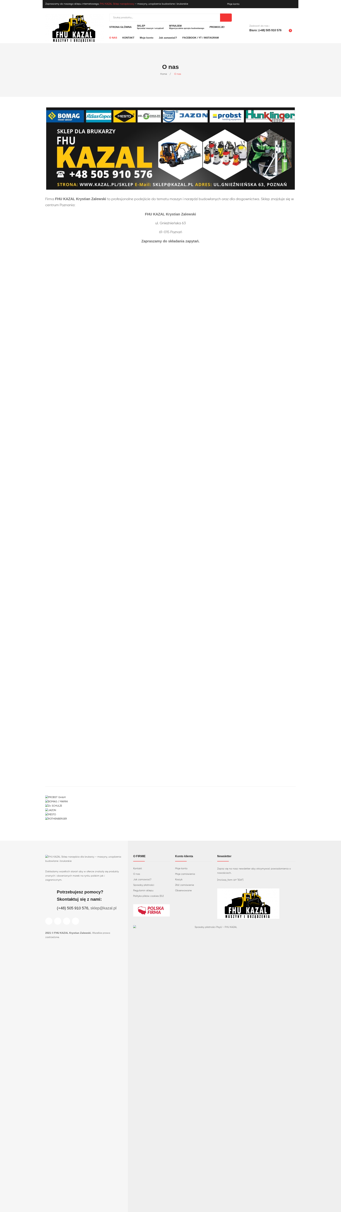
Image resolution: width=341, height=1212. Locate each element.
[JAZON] (50, 810)
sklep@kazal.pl (103, 908)
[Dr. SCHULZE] (53, 806)
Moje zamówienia (185, 874)
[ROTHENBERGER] (56, 819)
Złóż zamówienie (184, 885)
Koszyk (179, 879)
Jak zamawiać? (142, 879)
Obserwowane (183, 890)
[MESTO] (50, 814)
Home (163, 74)
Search (226, 17)
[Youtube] (66, 921)
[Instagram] (57, 921)
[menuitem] (120, 27)
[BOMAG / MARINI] (56, 802)
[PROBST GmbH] (55, 797)
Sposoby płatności (143, 885)
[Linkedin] (75, 921)
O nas (136, 874)
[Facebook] (48, 921)
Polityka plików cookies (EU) (148, 896)
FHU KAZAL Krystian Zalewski (72, 932)
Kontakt (137, 868)
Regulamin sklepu (143, 890)
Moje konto (181, 868)
